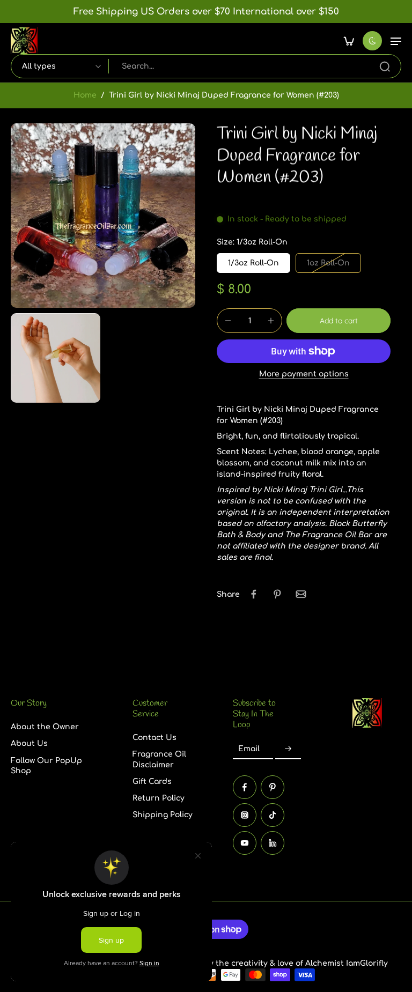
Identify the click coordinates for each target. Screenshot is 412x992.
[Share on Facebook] (254, 594)
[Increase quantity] (271, 320)
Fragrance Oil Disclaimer (159, 760)
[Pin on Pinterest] (277, 594)
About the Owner (45, 727)
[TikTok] (272, 815)
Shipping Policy (163, 815)
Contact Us (154, 738)
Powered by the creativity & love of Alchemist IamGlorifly (278, 963)
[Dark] (372, 40)
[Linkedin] (272, 843)
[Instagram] (244, 815)
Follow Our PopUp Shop (46, 766)
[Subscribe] (288, 749)
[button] (396, 40)
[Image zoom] (103, 215)
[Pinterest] (272, 787)
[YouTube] (244, 843)
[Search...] (384, 66)
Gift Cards (152, 782)
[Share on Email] (301, 594)
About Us (29, 744)
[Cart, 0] (348, 40)
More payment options (304, 374)
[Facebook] (244, 787)
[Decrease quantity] (228, 321)
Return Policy (159, 799)
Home (85, 95)
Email (249, 749)
